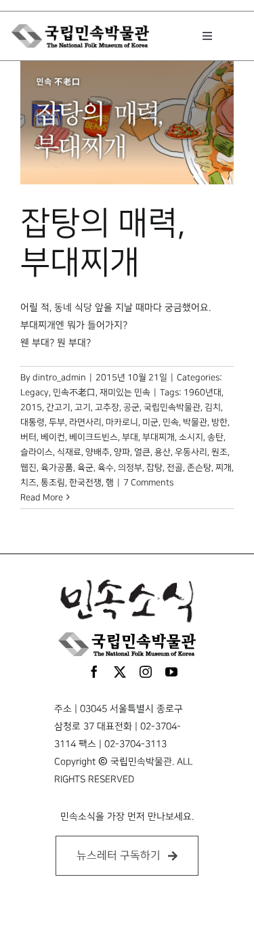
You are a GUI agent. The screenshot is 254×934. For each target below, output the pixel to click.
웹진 (28, 467)
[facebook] (94, 672)
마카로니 (122, 422)
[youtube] (171, 672)
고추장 (107, 407)
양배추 (97, 452)
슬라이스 (36, 452)
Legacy (34, 392)
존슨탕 (199, 467)
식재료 (69, 452)
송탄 (215, 437)
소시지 (191, 437)
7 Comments (148, 482)
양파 (122, 452)
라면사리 (85, 422)
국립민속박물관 (172, 407)
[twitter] (120, 672)
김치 (213, 407)
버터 (28, 437)
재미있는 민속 (125, 392)
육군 (85, 467)
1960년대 (202, 392)
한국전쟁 (85, 482)
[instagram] (146, 672)
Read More (41, 497)
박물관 (195, 422)
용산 (162, 452)
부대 (130, 437)
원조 (219, 452)
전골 (175, 467)
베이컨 (53, 437)
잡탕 (154, 467)
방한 (219, 422)
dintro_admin (59, 377)
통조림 (53, 482)
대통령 (32, 422)
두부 (57, 422)
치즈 (28, 482)
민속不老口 (74, 392)
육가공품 (57, 467)
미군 (150, 422)
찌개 (223, 467)
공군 (131, 407)
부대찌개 (158, 437)
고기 (83, 407)
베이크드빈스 (93, 437)
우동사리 (191, 452)
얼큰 (142, 452)
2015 (31, 407)
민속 (171, 422)
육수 (106, 467)
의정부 (130, 467)
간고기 (58, 407)
